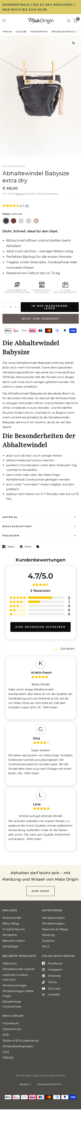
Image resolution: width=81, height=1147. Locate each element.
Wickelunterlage (14, 985)
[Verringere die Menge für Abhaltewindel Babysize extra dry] (5, 307)
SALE (45, 946)
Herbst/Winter (39, 31)
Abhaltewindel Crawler (18, 969)
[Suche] (69, 20)
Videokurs (9, 963)
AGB (5, 1034)
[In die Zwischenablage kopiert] (38, 546)
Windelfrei (9, 935)
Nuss (21, 220)
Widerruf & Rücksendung (20, 1040)
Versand (19, 193)
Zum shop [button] (41, 890)
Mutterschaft (11, 918)
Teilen (11, 546)
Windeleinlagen (53, 923)
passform (10, 535)
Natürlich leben (13, 941)
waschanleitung (17, 526)
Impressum (10, 1023)
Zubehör (48, 941)
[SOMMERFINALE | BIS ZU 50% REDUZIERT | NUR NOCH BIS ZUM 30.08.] (40, 7)
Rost (13, 220)
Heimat (7, 31)
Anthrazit (6, 220)
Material (10, 517)
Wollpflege (10, 946)
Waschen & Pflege (55, 929)
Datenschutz (11, 1029)
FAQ (5, 1052)
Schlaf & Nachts (13, 929)
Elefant (28, 220)
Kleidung (48, 935)
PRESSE (8, 1057)
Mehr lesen (50, 707)
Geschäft (21, 31)
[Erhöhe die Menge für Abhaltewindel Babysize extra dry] (16, 307)
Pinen (27, 546)
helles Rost (36, 220)
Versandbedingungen (18, 1046)
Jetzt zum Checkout (40, 318)
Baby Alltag (10, 923)
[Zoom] (73, 43)
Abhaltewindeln (53, 918)
